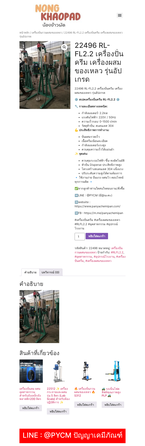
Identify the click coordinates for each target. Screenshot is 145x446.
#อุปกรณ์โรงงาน (104, 256)
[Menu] (120, 15)
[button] (64, 47)
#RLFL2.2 (117, 252)
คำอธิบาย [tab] (30, 272)
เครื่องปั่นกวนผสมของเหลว (47, 32)
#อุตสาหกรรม (83, 256)
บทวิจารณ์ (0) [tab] (50, 272)
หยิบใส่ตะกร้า (96, 236)
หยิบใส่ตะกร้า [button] (30, 408)
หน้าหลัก (24, 32)
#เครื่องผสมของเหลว (98, 261)
